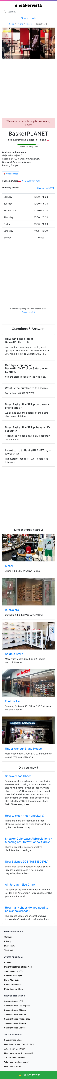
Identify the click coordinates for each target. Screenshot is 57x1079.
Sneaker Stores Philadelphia (17, 1019)
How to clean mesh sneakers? (25, 815)
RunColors (12, 610)
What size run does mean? (16, 1062)
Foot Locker (12, 701)
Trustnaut (8, 950)
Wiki (34, 18)
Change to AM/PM (45, 188)
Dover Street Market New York (18, 967)
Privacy (7, 941)
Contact (7, 937)
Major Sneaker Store (13, 989)
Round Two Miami (12, 984)
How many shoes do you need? (18, 1053)
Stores (24, 18)
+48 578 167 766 (31, 180)
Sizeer (9, 566)
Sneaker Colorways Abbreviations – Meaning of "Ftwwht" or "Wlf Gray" (28, 840)
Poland (20, 24)
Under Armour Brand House (23, 748)
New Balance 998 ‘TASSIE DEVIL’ (26, 861)
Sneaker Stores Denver (14, 1028)
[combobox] (28, 11)
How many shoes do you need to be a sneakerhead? (26, 909)
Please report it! (28, 312)
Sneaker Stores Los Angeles (17, 1005)
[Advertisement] (28, 89)
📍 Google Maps (10, 174)
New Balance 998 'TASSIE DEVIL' (19, 1044)
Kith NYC (8, 962)
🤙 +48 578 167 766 (29, 1075)
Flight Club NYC (11, 980)
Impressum (9, 946)
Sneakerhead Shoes (18, 776)
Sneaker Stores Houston (15, 1014)
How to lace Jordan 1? (14, 1066)
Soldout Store (14, 654)
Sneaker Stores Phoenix (15, 1023)
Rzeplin (29, 24)
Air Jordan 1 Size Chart (20, 884)
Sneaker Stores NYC (13, 1001)
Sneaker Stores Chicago (15, 1010)
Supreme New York (13, 975)
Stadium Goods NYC (13, 971)
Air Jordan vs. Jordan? (14, 1057)
